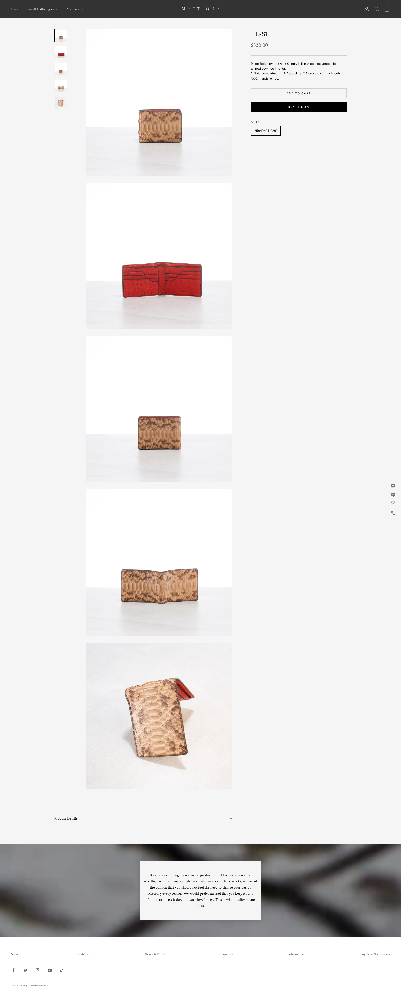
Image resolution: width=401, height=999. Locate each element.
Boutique (82, 954)
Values (16, 954)
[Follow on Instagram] (37, 970)
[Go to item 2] (60, 52)
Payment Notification (375, 954)
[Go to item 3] (60, 69)
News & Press (155, 954)
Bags (14, 9)
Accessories (75, 9)
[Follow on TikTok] (61, 970)
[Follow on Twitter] (25, 970)
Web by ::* (43, 985)
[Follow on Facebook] (13, 970)
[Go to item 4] (60, 85)
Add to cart (299, 93)
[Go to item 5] (60, 102)
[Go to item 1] (60, 35)
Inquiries (227, 954)
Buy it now (299, 107)
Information (296, 954)
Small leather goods (42, 9)
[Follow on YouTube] (49, 970)
